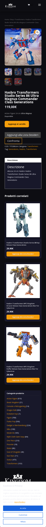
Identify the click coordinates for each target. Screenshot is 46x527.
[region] (23, 504)
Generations (13, 149)
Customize (23, 515)
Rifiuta (23, 521)
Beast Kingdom (13, 402)
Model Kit (10, 433)
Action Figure (12, 398)
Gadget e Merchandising (16, 425)
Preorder (10, 444)
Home (7, 19)
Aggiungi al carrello (17, 124)
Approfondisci (19, 502)
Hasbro (22, 149)
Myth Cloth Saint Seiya (16, 437)
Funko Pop (11, 421)
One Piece (11, 440)
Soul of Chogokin (13, 452)
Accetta (23, 508)
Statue (9, 459)
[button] (37, 32)
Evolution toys (12, 414)
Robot (9, 448)
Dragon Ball (11, 410)
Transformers (20, 19)
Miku (9, 429)
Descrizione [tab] (12, 160)
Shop (12, 19)
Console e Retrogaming (16, 406)
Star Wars (10, 456)
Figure (9, 417)
